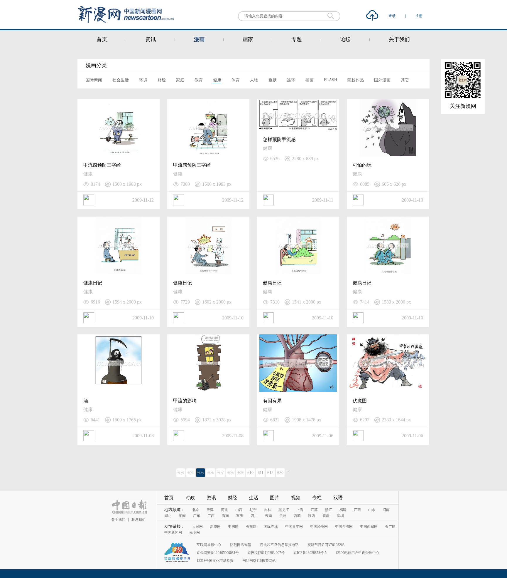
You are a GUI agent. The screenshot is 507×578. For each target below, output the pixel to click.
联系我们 (138, 519)
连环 (291, 80)
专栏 (317, 497)
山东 (371, 510)
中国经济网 (319, 527)
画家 (248, 39)
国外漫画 (382, 80)
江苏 (314, 510)
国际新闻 (94, 80)
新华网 (215, 527)
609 (240, 472)
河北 (224, 510)
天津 (210, 510)
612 (270, 472)
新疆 (325, 516)
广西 (210, 516)
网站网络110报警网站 (259, 561)
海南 (225, 516)
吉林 (267, 510)
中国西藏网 (369, 527)
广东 (196, 516)
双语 (338, 497)
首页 (102, 39)
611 (260, 472)
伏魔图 (360, 400)
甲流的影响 (185, 400)
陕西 (311, 516)
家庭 (180, 80)
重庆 (239, 516)
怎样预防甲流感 (279, 139)
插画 (309, 80)
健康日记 (92, 282)
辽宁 (253, 510)
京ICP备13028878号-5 (310, 553)
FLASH (330, 80)
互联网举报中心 (209, 545)
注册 (418, 16)
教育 (199, 80)
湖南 (182, 516)
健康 (217, 80)
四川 (254, 516)
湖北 (167, 516)
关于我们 (399, 39)
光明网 (194, 532)
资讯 (150, 39)
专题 (296, 39)
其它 (405, 80)
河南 (386, 510)
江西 (357, 510)
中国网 (233, 527)
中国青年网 (294, 527)
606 (210, 472)
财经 (162, 80)
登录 (392, 16)
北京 (195, 510)
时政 (190, 497)
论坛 (345, 39)
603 (181, 472)
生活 (253, 497)
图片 (274, 497)
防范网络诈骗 (240, 545)
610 (250, 472)
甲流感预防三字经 (102, 164)
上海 (299, 510)
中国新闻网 (173, 532)
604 (190, 472)
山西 (238, 510)
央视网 (251, 527)
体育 (235, 80)
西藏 (297, 516)
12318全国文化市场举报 (215, 561)
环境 (143, 80)
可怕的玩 (362, 164)
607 (220, 472)
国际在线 (271, 527)
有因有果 (272, 400)
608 (230, 472)
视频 (295, 497)
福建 (343, 510)
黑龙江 (283, 510)
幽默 (272, 80)
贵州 (282, 516)
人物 (254, 80)
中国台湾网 (344, 527)
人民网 (197, 527)
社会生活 (120, 80)
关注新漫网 (463, 106)
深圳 (340, 516)
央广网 (390, 527)
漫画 (199, 39)
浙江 (328, 510)
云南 (268, 516)
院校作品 (355, 80)
